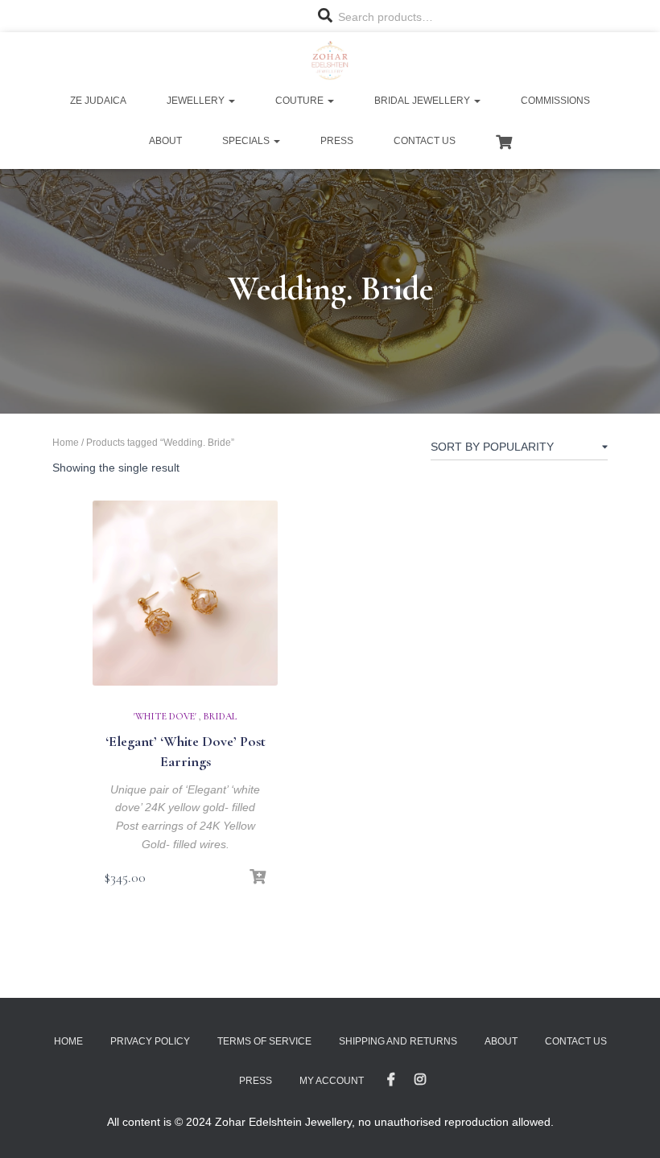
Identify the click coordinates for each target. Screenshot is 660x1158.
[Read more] (258, 877)
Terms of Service (264, 1041)
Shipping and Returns (398, 1041)
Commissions (555, 100)
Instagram (420, 1079)
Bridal (220, 716)
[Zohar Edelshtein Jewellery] (329, 60)
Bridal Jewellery (423, 100)
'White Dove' (165, 716)
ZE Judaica (98, 100)
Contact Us (425, 140)
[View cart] (504, 140)
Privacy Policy (150, 1041)
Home (65, 442)
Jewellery (197, 100)
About (165, 140)
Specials (247, 140)
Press (336, 140)
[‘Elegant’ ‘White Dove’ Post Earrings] (185, 593)
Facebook (391, 1079)
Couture (300, 100)
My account (331, 1080)
